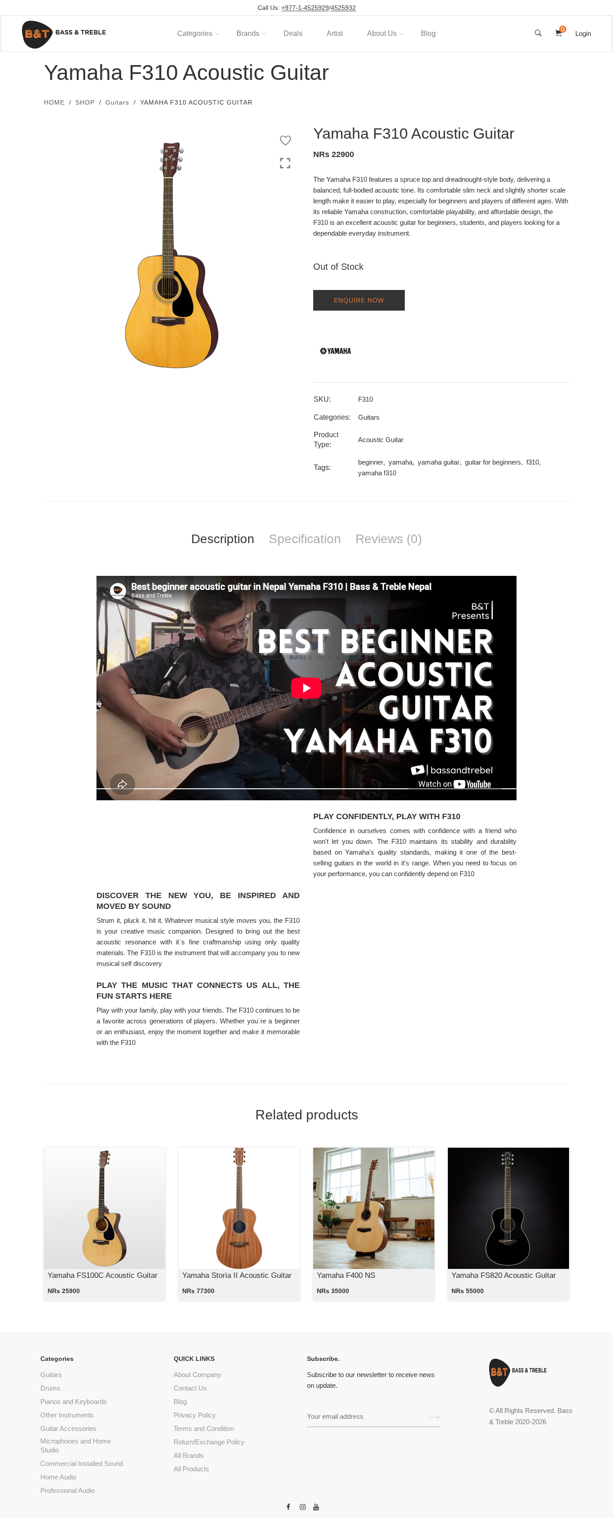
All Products (191, 1469)
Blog (428, 33)
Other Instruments (67, 1415)
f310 (532, 462)
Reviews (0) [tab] (388, 539)
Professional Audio (67, 1490)
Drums (50, 1388)
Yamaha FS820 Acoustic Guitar (503, 1275)
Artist (335, 33)
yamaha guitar (439, 462)
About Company (197, 1374)
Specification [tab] (305, 539)
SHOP (85, 102)
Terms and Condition (204, 1428)
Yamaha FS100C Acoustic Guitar (103, 1275)
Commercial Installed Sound (81, 1463)
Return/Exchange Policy (209, 1442)
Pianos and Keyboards (73, 1401)
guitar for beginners (493, 462)
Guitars (117, 102)
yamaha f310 (377, 473)
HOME (54, 102)
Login (583, 33)
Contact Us (190, 1388)
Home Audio (58, 1477)
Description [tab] (222, 539)
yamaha (400, 462)
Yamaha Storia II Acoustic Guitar (237, 1275)
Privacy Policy (195, 1415)
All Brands (189, 1455)
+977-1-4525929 (305, 7)
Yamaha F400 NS (346, 1275)
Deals (293, 33)
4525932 (343, 7)
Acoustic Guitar (380, 439)
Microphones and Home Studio (75, 1445)
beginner (370, 462)
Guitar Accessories (68, 1428)
